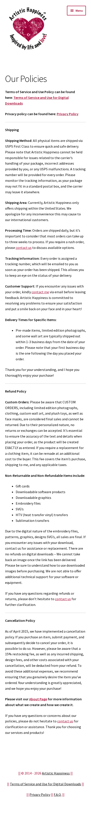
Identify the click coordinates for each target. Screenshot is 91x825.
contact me (40, 292)
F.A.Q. (58, 794)
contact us (24, 247)
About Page (38, 699)
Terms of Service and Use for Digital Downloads (45, 784)
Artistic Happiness (56, 773)
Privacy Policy (67, 114)
